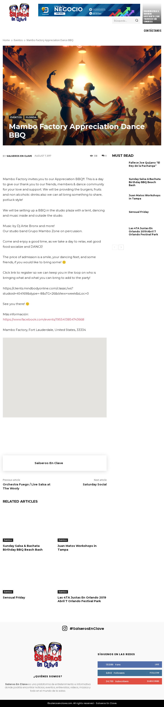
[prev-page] (114, 247)
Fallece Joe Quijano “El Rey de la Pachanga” (144, 164)
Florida (31, 117)
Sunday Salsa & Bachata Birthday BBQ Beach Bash (23, 547)
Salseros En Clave (19, 156)
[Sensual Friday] (27, 576)
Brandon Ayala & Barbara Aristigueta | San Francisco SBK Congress (151, 16)
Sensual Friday (14, 597)
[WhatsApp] (54, 167)
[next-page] (121, 247)
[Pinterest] (42, 167)
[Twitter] (30, 167)
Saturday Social (95, 484)
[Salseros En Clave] (18, 463)
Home (6, 40)
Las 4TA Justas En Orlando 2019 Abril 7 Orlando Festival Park (82, 599)
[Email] (66, 167)
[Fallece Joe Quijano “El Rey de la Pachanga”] (119, 168)
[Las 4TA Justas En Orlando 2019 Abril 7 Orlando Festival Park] (82, 576)
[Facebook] (18, 167)
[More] (90, 167)
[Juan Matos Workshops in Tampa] (82, 525)
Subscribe (153, 681)
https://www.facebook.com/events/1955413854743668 (43, 319)
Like (157, 664)
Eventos (18, 40)
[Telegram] (78, 167)
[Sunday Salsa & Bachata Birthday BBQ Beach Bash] (27, 525)
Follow (154, 672)
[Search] (136, 20)
